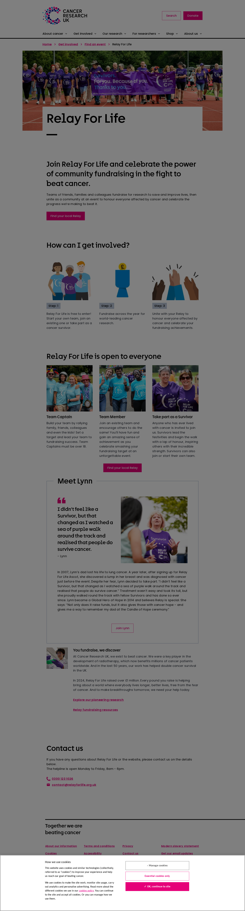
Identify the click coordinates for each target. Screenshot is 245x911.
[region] (122, 883)
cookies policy (86, 891)
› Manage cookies (157, 865)
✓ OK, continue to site (157, 886)
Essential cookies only (157, 876)
